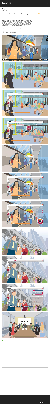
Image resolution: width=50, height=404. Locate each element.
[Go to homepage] (6, 3)
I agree (42, 402)
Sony (39, 13)
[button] (47, 3)
